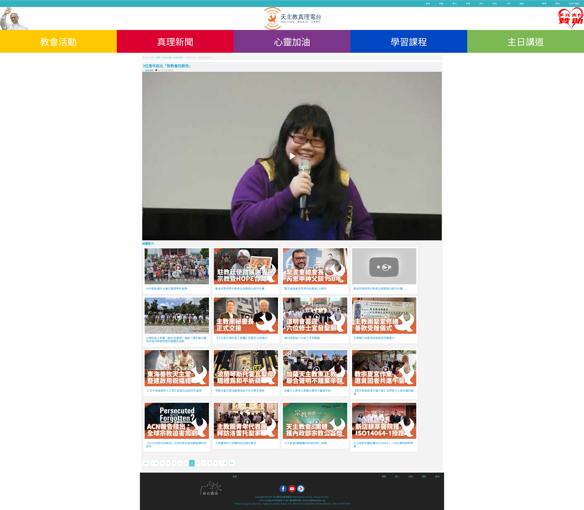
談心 (397, 476)
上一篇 (154, 463)
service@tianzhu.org (313, 500)
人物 (508, 3)
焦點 (441, 3)
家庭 (495, 3)
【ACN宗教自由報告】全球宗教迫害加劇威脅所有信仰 (176, 444)
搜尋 (544, 3)
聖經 (424, 476)
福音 (521, 3)
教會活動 (58, 41)
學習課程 (409, 41)
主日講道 (525, 41)
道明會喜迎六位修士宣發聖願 (302, 338)
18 (210, 463)
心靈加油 (292, 41)
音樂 (468, 3)
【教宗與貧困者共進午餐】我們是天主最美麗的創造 (383, 392)
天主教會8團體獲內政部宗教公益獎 (305, 443)
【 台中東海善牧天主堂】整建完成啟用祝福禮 (174, 390)
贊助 (557, 3)
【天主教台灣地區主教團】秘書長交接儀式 (241, 338)
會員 (235, 476)
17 (204, 463)
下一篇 (223, 463)
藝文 (454, 3)
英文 (481, 3)
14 (186, 463)
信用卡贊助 (574, 3)
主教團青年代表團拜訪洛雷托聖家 (235, 443)
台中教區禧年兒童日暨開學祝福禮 (166, 288)
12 (174, 463)
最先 (146, 463)
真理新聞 (175, 41)
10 (162, 463)
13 (180, 463)
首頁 (428, 3)
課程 (437, 476)
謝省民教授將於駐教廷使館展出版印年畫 (239, 288)
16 (198, 463)
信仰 (410, 476)
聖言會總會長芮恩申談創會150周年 (305, 288)
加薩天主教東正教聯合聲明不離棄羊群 (307, 390)
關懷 (384, 476)
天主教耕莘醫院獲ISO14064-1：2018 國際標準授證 (383, 444)
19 (216, 463)
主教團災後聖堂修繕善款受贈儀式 (374, 338)
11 (168, 463)
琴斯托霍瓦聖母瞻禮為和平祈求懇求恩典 (239, 390)
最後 (232, 463)
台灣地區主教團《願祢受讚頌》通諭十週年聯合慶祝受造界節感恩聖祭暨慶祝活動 (176, 339)
